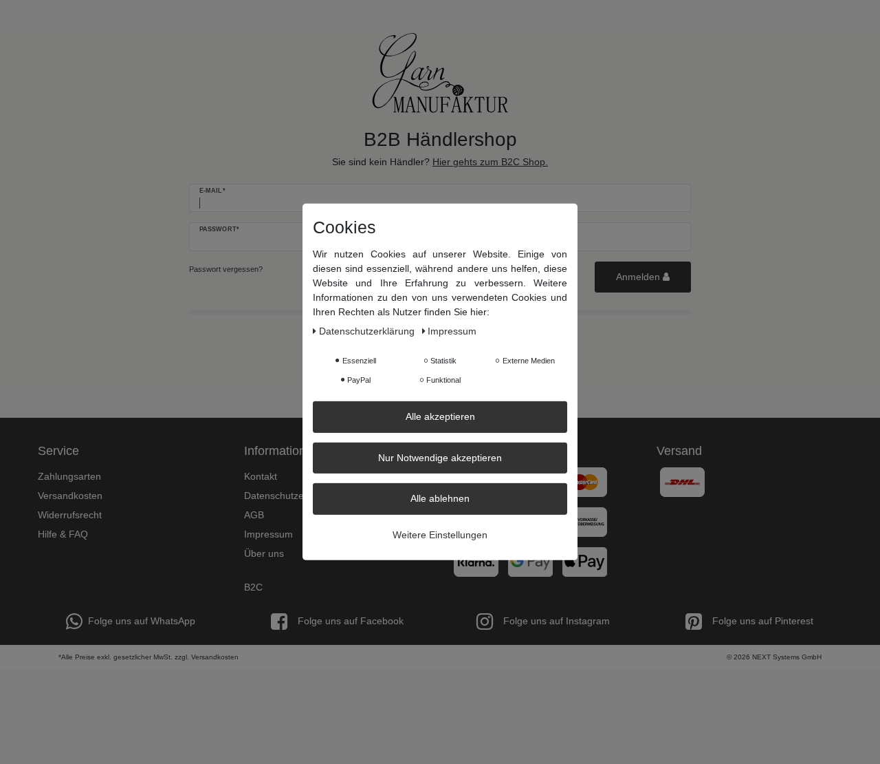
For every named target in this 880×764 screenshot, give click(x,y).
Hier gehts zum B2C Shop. (490, 161)
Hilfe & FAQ (63, 534)
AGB (254, 514)
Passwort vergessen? (226, 269)
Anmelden (639, 276)
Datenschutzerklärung (292, 495)
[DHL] (682, 481)
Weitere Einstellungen (440, 534)
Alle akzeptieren (440, 416)
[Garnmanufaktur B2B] (440, 72)
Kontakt (260, 476)
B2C (253, 587)
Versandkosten (70, 495)
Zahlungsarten (69, 476)
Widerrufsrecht (70, 514)
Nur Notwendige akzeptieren (440, 457)
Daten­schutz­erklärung (368, 331)
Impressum (268, 534)
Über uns (264, 553)
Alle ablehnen (440, 498)
